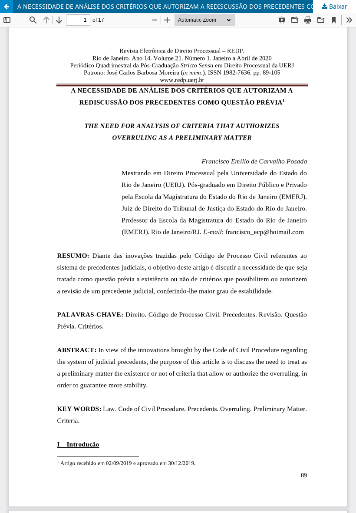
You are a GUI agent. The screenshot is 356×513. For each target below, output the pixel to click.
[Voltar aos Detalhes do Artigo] (6, 6)
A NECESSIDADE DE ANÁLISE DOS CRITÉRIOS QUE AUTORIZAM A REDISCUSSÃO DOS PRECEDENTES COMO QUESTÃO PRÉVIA (186, 6)
